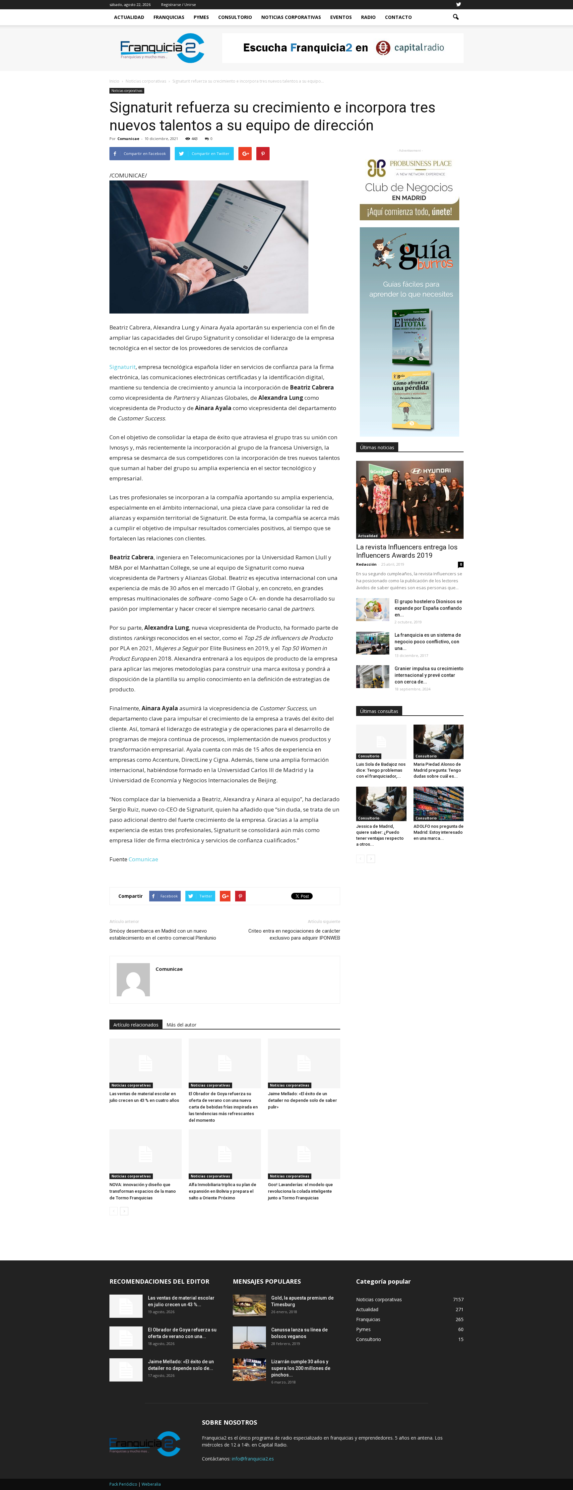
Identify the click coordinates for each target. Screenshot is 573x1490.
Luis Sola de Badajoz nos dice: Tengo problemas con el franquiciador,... (381, 770)
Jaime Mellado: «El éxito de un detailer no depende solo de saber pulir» (302, 1100)
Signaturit (122, 367)
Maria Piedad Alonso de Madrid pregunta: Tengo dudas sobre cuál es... (437, 770)
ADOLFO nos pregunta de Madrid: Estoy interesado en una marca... (439, 832)
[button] (456, 17)
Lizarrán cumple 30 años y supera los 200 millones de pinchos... (300, 1368)
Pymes (201, 17)
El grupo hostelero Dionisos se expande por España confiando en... (428, 608)
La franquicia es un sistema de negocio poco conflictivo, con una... (428, 641)
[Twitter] (459, 4)
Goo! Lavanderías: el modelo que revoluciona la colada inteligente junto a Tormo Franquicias (300, 1191)
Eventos (341, 17)
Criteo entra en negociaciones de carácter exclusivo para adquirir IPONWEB (294, 934)
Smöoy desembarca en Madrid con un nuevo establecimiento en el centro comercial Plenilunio (162, 934)
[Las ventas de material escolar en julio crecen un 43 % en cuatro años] (145, 1063)
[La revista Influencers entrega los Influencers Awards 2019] (410, 500)
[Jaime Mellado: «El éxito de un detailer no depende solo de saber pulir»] (304, 1063)
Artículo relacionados (136, 1025)
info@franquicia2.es (253, 1458)
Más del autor (181, 1025)
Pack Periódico (123, 1484)
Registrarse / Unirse (178, 4)
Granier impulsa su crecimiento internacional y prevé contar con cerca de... (429, 675)
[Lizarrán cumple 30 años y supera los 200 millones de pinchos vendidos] (249, 1369)
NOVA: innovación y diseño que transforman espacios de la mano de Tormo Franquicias (142, 1191)
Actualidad (129, 17)
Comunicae (128, 138)
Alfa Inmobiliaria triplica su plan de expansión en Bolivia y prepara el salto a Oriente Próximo (222, 1191)
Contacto (398, 17)
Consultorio (235, 17)
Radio (368, 17)
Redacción (366, 564)
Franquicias (169, 17)
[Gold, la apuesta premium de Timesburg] (249, 1306)
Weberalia (151, 1484)
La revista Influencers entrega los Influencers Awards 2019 (407, 551)
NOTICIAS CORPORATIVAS (291, 17)
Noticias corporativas (126, 90)
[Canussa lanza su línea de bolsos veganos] (249, 1337)
